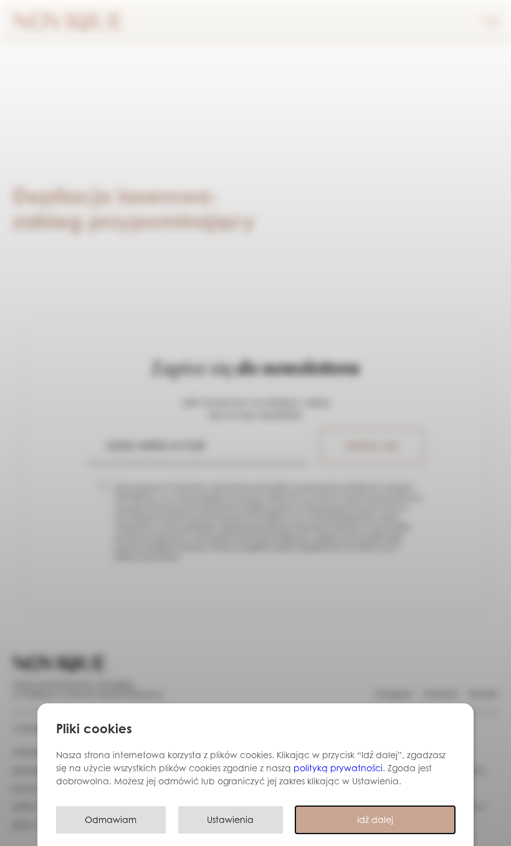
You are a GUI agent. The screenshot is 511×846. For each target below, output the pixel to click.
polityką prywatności (338, 768)
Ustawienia (230, 819)
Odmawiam (110, 819)
